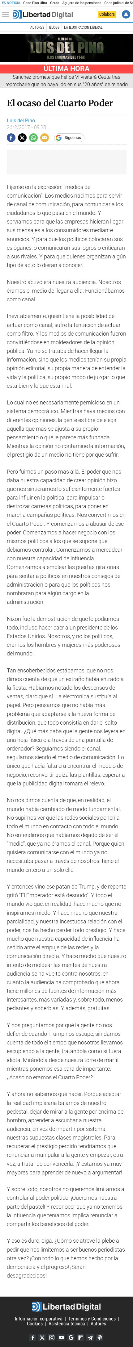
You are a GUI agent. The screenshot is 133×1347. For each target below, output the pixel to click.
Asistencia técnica (67, 1324)
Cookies (35, 1324)
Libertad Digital (66, 1306)
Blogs (54, 27)
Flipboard (80, 1337)
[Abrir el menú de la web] (7, 14)
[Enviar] (33, 137)
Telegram (90, 1337)
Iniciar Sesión (126, 14)
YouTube (61, 1337)
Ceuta (54, 3)
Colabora (107, 14)
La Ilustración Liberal (83, 27)
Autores (37, 27)
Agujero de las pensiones (81, 3)
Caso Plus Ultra (35, 3)
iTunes (99, 1337)
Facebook (32, 1337)
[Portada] (43, 14)
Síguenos (73, 138)
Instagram (51, 1337)
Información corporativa (38, 1319)
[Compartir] (11, 137)
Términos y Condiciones (92, 1319)
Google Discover (71, 1337)
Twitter (42, 1337)
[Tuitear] (22, 137)
